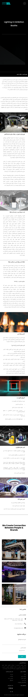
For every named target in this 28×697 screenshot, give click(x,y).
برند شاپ (24, 680)
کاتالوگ (11, 680)
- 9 (19, 624)
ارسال (22, 656)
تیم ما (11, 674)
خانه (25, 674)
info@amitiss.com (19, 628)
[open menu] (24, 3)
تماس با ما (10, 678)
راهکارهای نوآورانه (22, 682)
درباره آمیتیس (23, 663)
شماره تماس (23, 647)
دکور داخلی (23, 678)
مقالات (11, 676)
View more (14, 551)
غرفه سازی (23, 676)
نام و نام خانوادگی (22, 639)
